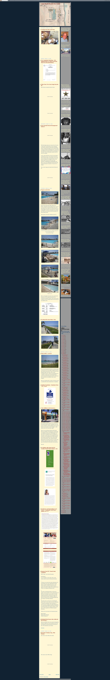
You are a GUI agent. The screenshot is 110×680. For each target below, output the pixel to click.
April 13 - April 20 (66, 476)
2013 (63, 346)
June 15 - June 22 (66, 419)
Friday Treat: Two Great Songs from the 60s (66, 439)
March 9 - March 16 (66, 486)
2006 (63, 512)
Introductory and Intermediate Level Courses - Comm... (66, 464)
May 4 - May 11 (66, 427)
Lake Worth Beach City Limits (50, 4)
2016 (63, 342)
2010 (63, 350)
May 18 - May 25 (66, 424)
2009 (63, 352)
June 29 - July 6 (65, 416)
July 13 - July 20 (66, 413)
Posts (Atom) (46, 676)
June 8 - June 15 (66, 420)
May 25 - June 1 (66, 423)
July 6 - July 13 (65, 414)
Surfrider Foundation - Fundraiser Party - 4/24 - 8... (66, 454)
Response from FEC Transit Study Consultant (66, 467)
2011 (63, 349)
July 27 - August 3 (66, 409)
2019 (63, 338)
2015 (63, 343)
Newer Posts (42, 674)
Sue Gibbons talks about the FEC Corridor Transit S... (66, 460)
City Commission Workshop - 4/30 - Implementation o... (66, 436)
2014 (63, 345)
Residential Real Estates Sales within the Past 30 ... (66, 471)
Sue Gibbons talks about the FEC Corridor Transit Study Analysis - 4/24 (49, 448)
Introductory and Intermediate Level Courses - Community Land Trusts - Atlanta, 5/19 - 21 (49, 510)
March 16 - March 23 (66, 484)
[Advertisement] (45, 52)
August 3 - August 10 (66, 407)
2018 (63, 339)
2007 (63, 510)
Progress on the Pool (45, 189)
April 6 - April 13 (66, 478)
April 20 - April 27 (66, 430)
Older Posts (57, 674)
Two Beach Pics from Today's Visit (48, 319)
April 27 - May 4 (66, 428)
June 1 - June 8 (65, 421)
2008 (63, 353)
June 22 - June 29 (66, 417)
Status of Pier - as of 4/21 (46, 353)
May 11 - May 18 (66, 426)
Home (50, 674)
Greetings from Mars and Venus (48, 29)
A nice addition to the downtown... (48, 408)
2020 (63, 336)
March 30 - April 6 (66, 480)
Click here (42, 627)
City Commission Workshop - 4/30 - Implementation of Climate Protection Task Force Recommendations (49, 61)
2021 (63, 335)
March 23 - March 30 (66, 481)
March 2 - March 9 (66, 489)
